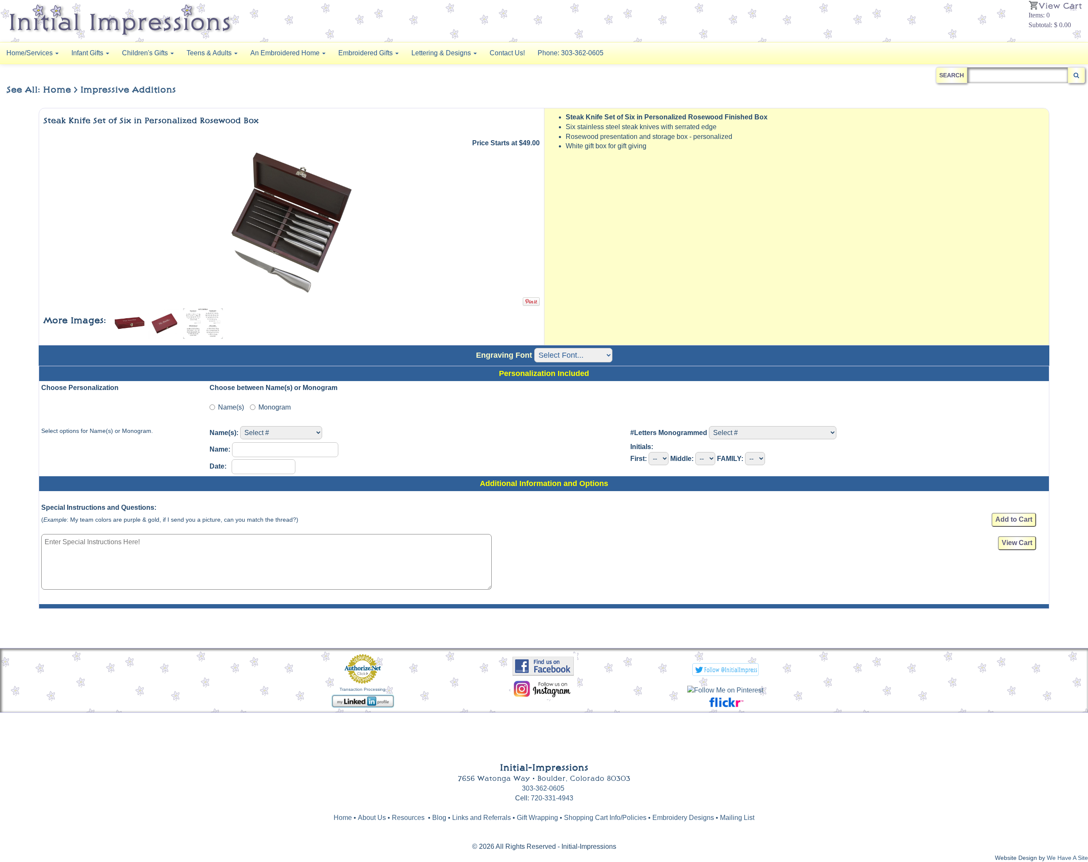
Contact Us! (507, 53)
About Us (372, 817)
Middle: (682, 458)
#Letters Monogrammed (668, 432)
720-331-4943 (552, 798)
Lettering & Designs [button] (442, 53)
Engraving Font (504, 355)
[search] (1076, 75)
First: (638, 458)
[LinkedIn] (362, 700)
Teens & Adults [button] (210, 53)
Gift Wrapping (537, 817)
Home (343, 817)
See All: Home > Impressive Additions (91, 90)
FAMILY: (730, 458)
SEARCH (951, 75)
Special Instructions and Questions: (98, 507)
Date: (220, 466)
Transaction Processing (362, 689)
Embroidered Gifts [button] (366, 53)
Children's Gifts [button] (146, 53)
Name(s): (224, 432)
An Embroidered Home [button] (285, 53)
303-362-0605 (543, 788)
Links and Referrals (481, 817)
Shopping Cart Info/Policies (605, 817)
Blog (440, 817)
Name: (220, 449)
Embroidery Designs (683, 817)
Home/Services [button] (30, 53)
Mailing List (737, 817)
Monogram (274, 407)
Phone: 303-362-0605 (571, 53)
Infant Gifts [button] (88, 53)
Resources (408, 817)
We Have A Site (1067, 858)
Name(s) (231, 407)
